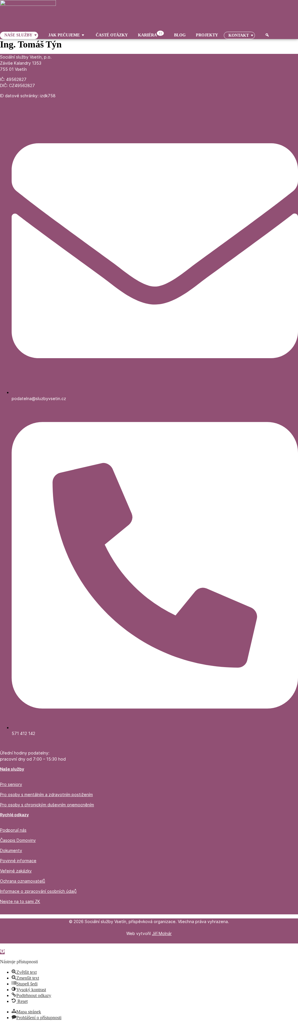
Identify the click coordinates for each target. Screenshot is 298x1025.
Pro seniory (11, 784)
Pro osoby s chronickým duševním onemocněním (47, 804)
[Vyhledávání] (265, 35)
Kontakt (238, 35)
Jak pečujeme (64, 35)
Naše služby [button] (18, 35)
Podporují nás (13, 830)
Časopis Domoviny (18, 840)
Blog (180, 35)
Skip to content (14, 945)
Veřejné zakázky (16, 870)
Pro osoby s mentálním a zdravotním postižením (46, 794)
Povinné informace (18, 860)
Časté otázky (112, 35)
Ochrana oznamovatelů (22, 881)
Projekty (207, 35)
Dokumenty (11, 850)
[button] (2, 951)
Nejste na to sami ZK (20, 901)
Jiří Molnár (162, 933)
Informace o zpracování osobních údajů (38, 891)
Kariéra (150, 34)
